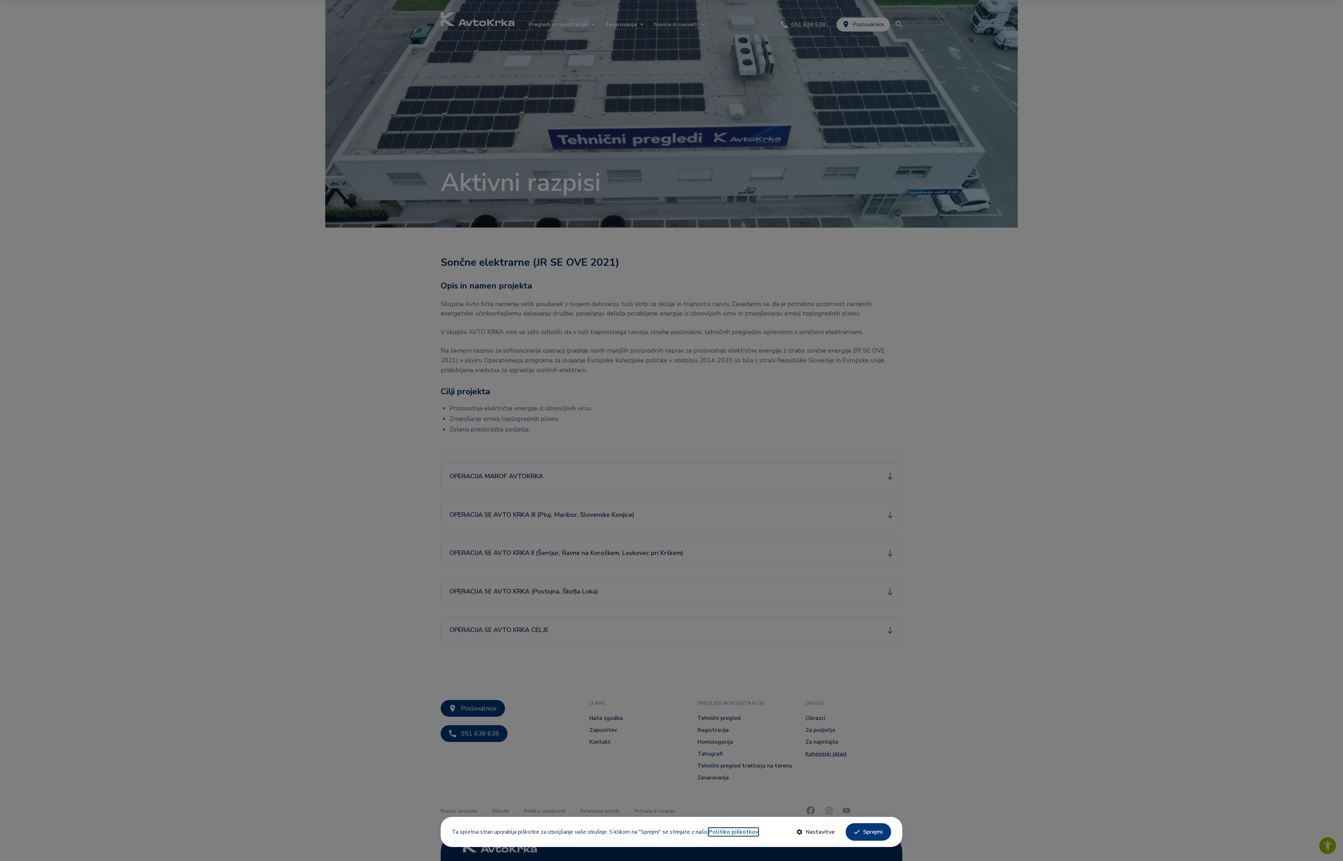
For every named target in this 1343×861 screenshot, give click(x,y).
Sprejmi (873, 832)
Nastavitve (820, 832)
